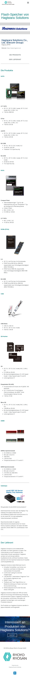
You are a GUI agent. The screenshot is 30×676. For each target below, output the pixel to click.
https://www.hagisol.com (14, 48)
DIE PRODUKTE (15, 55)
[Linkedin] (14, 673)
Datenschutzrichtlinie (15, 667)
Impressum (15, 665)
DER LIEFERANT (15, 59)
